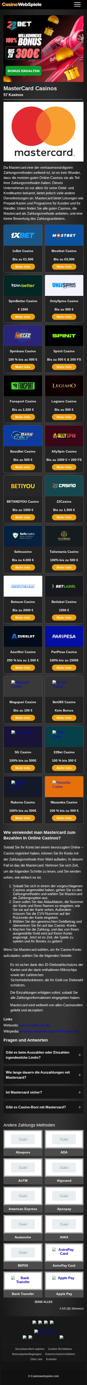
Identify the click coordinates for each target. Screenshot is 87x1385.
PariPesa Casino (64, 652)
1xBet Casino (22, 251)
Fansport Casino (23, 401)
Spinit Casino (64, 351)
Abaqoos (23, 1152)
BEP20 (23, 1265)
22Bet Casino (64, 752)
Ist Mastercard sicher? (24, 1092)
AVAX (64, 1237)
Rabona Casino (23, 802)
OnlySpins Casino (64, 301)
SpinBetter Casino (23, 301)
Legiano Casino (64, 401)
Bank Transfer (23, 1294)
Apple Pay (64, 1294)
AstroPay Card (64, 1265)
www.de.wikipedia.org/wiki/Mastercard (49, 1031)
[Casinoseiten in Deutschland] (43, 1365)
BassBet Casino (22, 451)
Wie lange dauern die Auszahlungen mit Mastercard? (38, 1074)
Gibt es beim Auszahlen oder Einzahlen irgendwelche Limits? (37, 1054)
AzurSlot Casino (23, 652)
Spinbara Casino (23, 351)
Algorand (64, 1180)
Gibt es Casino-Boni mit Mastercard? (36, 1107)
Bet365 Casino (64, 702)
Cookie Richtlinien (60, 1349)
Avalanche (23, 1237)
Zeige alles (43, 1302)
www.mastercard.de (34, 1025)
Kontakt (51, 1359)
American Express (23, 1209)
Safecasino (23, 551)
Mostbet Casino (64, 251)
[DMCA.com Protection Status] (46, 1340)
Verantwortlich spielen (29, 1349)
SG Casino (23, 752)
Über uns (36, 1359)
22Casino (64, 501)
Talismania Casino (64, 551)
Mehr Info (22, 267)
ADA (64, 1152)
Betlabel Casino (64, 602)
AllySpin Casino (64, 451)
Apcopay (64, 1209)
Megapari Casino (23, 702)
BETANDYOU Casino (23, 501)
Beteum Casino (23, 602)
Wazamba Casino (64, 802)
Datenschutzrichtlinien (60, 1354)
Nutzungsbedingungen (27, 1354)
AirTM (23, 1180)
